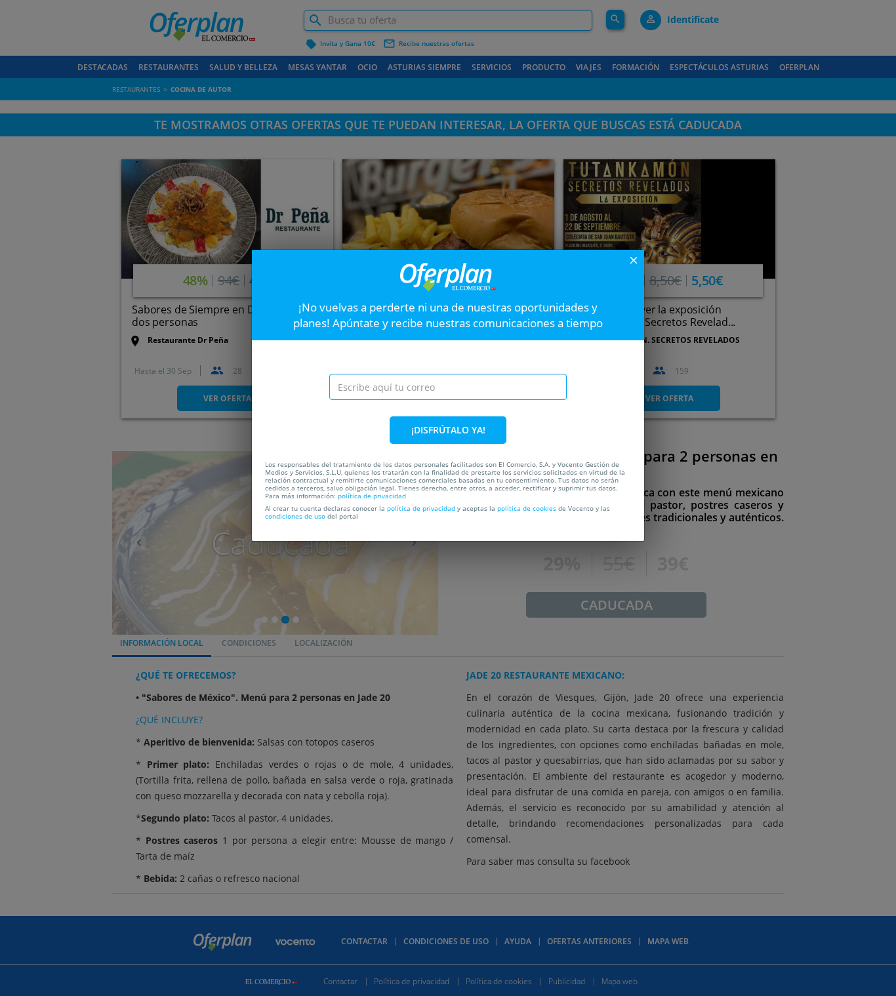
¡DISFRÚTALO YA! (448, 430)
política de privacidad (372, 495)
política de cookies (526, 508)
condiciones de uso (295, 516)
